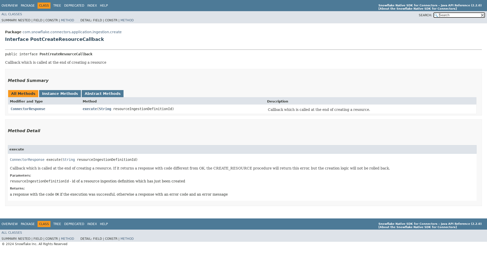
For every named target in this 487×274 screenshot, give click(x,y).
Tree (57, 5)
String (105, 109)
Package (28, 5)
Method (67, 20)
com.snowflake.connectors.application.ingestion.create (72, 32)
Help (104, 5)
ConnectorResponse (28, 109)
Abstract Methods (102, 94)
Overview (10, 5)
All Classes (12, 14)
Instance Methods (60, 94)
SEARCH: (425, 15)
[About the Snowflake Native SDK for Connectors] (417, 8)
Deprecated (74, 5)
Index (92, 5)
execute (90, 109)
